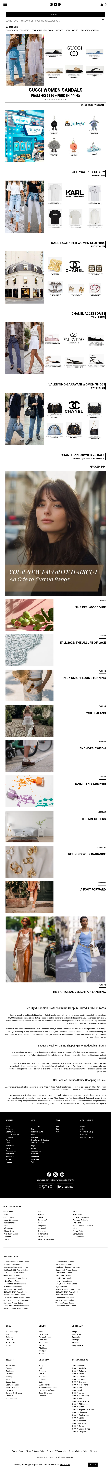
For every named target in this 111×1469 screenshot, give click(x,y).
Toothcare (10, 1371)
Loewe (6, 1225)
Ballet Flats (43, 1334)
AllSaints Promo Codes (65, 1262)
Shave (41, 1374)
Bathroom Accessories (48, 1387)
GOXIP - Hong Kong (80, 1385)
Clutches (9, 1337)
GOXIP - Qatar (78, 1407)
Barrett (41, 1214)
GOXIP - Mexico (78, 1399)
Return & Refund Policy (78, 1451)
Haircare (9, 1374)
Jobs (82, 1129)
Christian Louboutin (81, 1217)
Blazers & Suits (37, 1132)
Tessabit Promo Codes (65, 1303)
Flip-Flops (43, 1348)
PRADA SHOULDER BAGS (42, 30)
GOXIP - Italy (77, 1390)
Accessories (11, 1151)
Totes (8, 1334)
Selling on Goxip (86, 1132)
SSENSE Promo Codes (65, 1300)
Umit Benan (43, 1237)
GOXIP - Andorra (78, 1365)
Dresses (9, 1137)
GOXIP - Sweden (79, 1420)
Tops (8, 1126)
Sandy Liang (78, 1234)
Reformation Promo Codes (14, 1295)
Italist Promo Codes (64, 1275)
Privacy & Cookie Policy (35, 1451)
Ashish (6, 1214)
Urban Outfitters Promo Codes (15, 1308)
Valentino (7, 1239)
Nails (8, 1379)
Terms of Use (17, 1451)
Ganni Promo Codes (11, 1275)
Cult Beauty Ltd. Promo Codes (15, 1270)
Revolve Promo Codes (64, 1295)
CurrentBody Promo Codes (66, 1270)
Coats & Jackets (12, 1134)
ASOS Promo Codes (64, 1264)
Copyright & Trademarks (56, 1451)
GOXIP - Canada (78, 1376)
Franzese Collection (81, 1220)
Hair (40, 1368)
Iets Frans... (77, 1223)
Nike (75, 1228)
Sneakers (43, 1340)
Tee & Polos (35, 1126)
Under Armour (78, 1237)
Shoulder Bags (12, 1332)
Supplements (11, 1399)
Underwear (35, 1159)
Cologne (42, 1379)
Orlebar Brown (9, 1231)
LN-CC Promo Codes (11, 1281)
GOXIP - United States (81, 1429)
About (82, 1126)
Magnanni (42, 1225)
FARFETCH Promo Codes (13, 1273)
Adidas (75, 1212)
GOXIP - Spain (78, 1418)
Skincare (9, 1368)
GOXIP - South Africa (80, 1415)
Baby (58, 1126)
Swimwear (10, 1156)
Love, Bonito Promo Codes (66, 1284)
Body (41, 1365)
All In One (10, 1146)
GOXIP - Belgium (79, 1371)
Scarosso (7, 1237)
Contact (83, 1134)
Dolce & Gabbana (10, 1220)
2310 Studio (8, 1212)
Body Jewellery (78, 1345)
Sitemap (93, 1451)
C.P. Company (8, 1217)
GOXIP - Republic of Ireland (83, 1409)
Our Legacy (42, 1231)
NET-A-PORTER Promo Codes (15, 1292)
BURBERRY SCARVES (90, 30)
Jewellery (10, 1154)
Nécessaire (8, 1228)
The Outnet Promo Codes (66, 1306)
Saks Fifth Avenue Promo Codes (16, 1297)
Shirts (33, 1129)
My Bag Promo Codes (64, 1286)
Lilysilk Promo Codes (64, 1278)
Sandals (42, 1345)
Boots (41, 1353)
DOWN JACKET (72, 30)
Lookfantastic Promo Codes (14, 1284)
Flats (41, 1332)
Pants (8, 1140)
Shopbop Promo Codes (65, 1297)
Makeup (9, 1376)
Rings (74, 1332)
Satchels (9, 1340)
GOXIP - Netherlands (80, 1401)
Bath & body (10, 1365)
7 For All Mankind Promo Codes (16, 1262)
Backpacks (10, 1342)
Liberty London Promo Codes (15, 1278)
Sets (41, 1382)
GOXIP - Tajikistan (79, 1423)
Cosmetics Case (12, 1385)
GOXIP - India (77, 1387)
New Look (42, 1228)
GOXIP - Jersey (78, 1393)
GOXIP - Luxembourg (80, 1396)
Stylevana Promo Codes (13, 1303)
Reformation (43, 1234)
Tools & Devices (12, 1387)
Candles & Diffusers (14, 1393)
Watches (34, 1162)
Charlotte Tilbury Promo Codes (68, 1267)
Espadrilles (43, 1342)
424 (39, 1212)
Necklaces (76, 1334)
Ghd (39, 1223)
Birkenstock (78, 1214)
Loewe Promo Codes (64, 1281)
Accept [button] (93, 1464)
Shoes (8, 1159)
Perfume (9, 1390)
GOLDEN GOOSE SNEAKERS (17, 30)
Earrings (75, 1340)
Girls (57, 1129)
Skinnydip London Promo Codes (16, 1300)
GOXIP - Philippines (80, 1404)
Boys (58, 1132)
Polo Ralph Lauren (10, 1234)
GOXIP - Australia (79, 1368)
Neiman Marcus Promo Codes (68, 1289)
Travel (8, 1345)
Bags (8, 1148)
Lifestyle (9, 1396)
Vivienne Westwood (46, 1239)
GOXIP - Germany (79, 1382)
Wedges (42, 1351)
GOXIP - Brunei (78, 1374)
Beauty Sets (11, 1382)
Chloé (40, 1217)
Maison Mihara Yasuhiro (83, 1225)
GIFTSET (59, 30)
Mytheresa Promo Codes (13, 1289)
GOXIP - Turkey (78, 1426)
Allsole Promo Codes (11, 1264)
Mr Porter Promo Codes (12, 1286)
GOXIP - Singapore (79, 1412)
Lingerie (9, 1162)
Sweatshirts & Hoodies (40, 1140)
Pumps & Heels (45, 1337)
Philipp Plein (78, 1231)
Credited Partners (87, 1137)
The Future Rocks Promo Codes (16, 1306)
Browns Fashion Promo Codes (15, 1267)
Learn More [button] (65, 1464)
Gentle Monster (9, 1223)
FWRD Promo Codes (64, 1273)
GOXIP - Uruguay (79, 1432)
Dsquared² (42, 1220)
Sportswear (10, 1132)
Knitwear (9, 1129)
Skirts (8, 1143)
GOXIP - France (78, 1379)
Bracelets (76, 1337)
